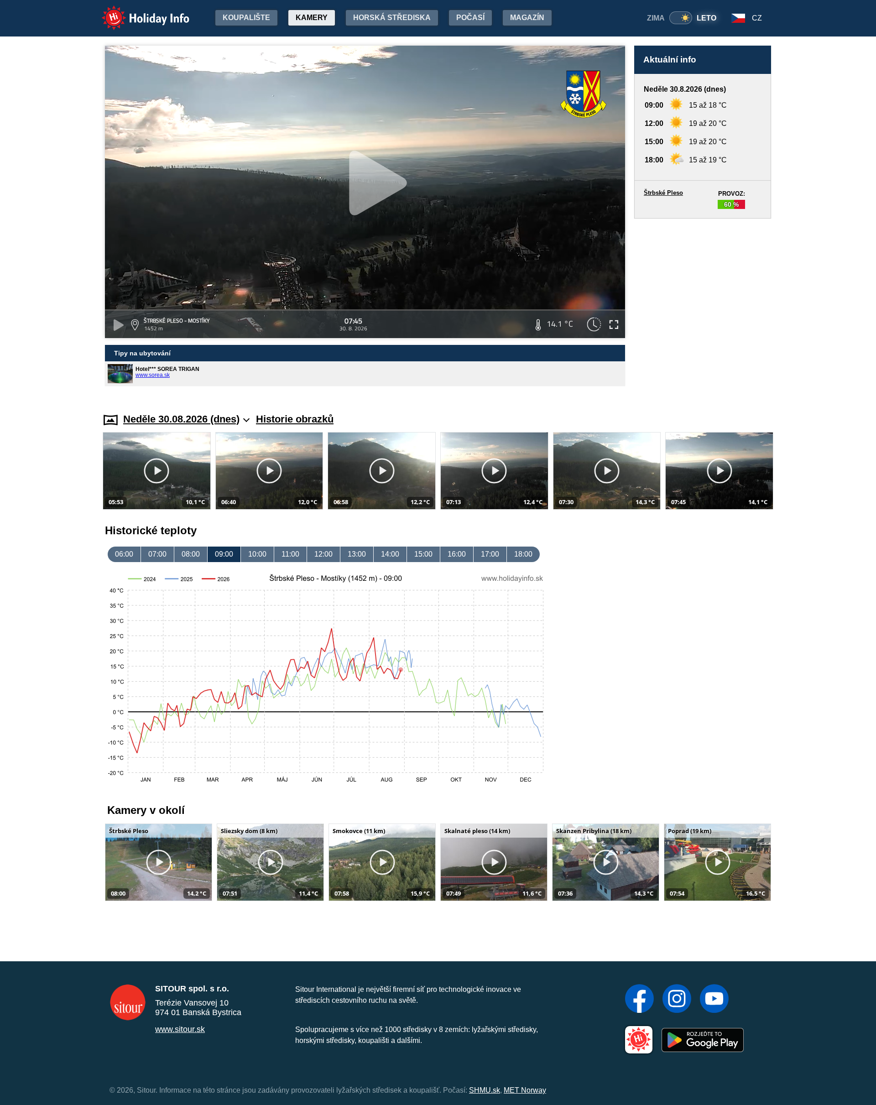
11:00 (290, 554)
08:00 (191, 554)
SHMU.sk (484, 1090)
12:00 (323, 554)
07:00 (157, 554)
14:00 (390, 554)
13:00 (357, 554)
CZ (757, 18)
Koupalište (246, 17)
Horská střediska (392, 17)
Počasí (470, 17)
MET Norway (525, 1090)
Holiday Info (137, 12)
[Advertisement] (702, 307)
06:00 (124, 554)
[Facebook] (639, 999)
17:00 (490, 554)
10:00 (257, 554)
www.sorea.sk (153, 375)
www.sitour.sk (180, 1029)
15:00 (423, 554)
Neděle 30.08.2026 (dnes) (181, 419)
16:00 (457, 554)
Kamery (312, 17)
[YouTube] (714, 999)
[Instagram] (676, 999)
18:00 (523, 554)
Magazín (527, 17)
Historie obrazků (295, 419)
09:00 (224, 554)
